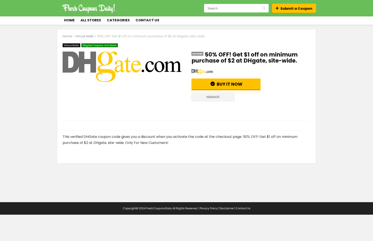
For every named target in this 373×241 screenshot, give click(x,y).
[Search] (264, 8)
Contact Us (147, 20)
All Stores (91, 20)
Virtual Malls (84, 36)
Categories (118, 20)
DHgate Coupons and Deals (100, 45)
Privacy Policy (209, 208)
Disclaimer (227, 208)
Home (69, 20)
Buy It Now (229, 84)
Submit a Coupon (296, 8)
